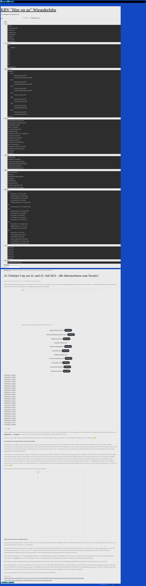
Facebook (16, 434)
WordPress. (116, 584)
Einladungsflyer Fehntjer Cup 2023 (56, 330)
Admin (6, 281)
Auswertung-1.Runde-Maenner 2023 (56, 358)
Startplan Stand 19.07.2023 (56, 338)
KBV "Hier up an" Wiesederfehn (28, 9)
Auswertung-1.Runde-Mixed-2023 (56, 346)
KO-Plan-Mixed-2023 (56, 350)
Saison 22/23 (36, 281)
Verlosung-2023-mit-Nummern (56, 366)
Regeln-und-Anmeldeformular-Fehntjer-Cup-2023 (56, 334)
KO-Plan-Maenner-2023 (56, 362)
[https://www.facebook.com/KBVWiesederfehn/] (4, 1)
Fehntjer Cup (7, 270)
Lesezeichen (7, 576)
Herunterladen (68, 330)
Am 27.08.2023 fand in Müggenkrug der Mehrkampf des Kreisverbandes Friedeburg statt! (28, 580)
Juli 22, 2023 (11, 281)
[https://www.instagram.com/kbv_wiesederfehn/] (11, 1)
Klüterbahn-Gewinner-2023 (56, 371)
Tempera (110, 584)
